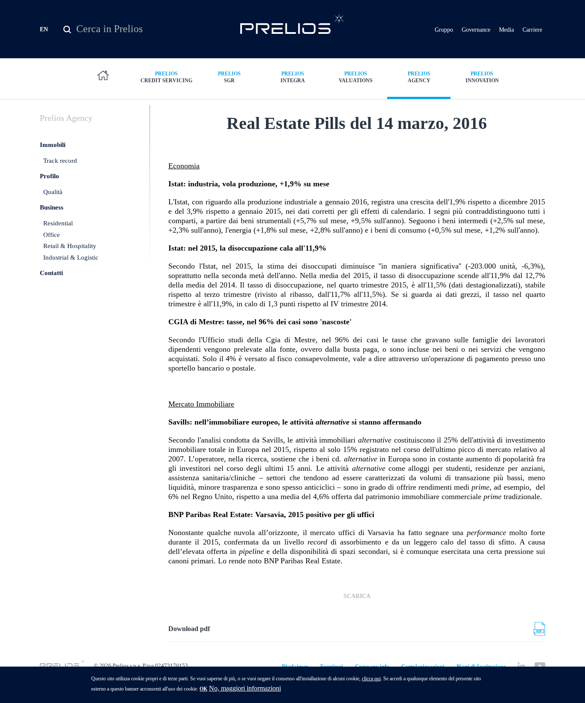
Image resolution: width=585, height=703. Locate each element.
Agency (419, 77)
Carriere (532, 30)
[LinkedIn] (521, 666)
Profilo (49, 176)
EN (44, 29)
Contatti (51, 272)
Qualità (53, 191)
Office (51, 234)
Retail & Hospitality (69, 245)
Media (506, 30)
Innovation (482, 77)
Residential (58, 223)
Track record (60, 160)
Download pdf (189, 628)
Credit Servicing (166, 77)
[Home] (292, 23)
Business (51, 207)
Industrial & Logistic (70, 257)
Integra (293, 77)
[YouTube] (539, 666)
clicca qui (371, 679)
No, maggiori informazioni (245, 688)
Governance (476, 30)
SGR (229, 77)
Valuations (356, 77)
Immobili (53, 144)
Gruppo (444, 30)
